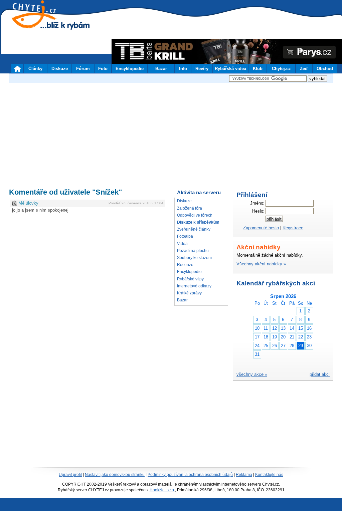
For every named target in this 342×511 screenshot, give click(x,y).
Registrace (293, 227)
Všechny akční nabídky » (261, 263)
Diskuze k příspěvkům (198, 222)
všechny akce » (251, 374)
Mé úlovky (28, 203)
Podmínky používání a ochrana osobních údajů (190, 475)
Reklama (244, 475)
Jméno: (257, 203)
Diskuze (184, 201)
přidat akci (320, 374)
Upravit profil (70, 475)
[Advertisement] (171, 131)
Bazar (182, 300)
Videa (182, 243)
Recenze (185, 264)
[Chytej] (40, 23)
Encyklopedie (189, 271)
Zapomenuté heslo (261, 227)
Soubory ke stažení (194, 257)
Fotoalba (185, 236)
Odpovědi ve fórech (194, 215)
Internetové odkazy (194, 286)
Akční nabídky (258, 247)
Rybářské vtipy (190, 279)
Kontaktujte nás (269, 475)
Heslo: (258, 211)
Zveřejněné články (193, 229)
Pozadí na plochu (193, 250)
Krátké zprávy (189, 293)
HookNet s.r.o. (162, 490)
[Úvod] (17, 68)
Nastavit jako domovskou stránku (115, 475)
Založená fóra (189, 208)
